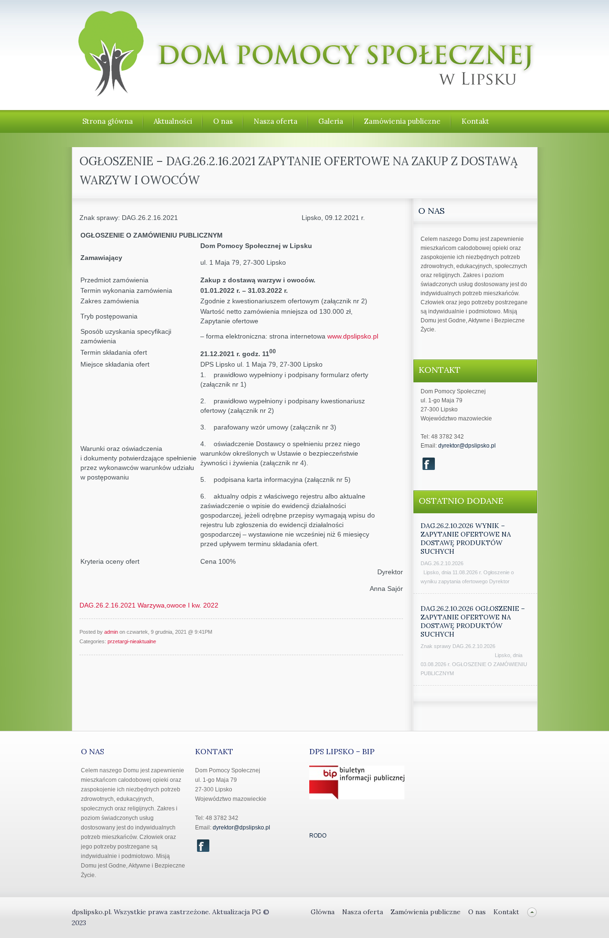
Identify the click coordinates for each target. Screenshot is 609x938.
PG (257, 912)
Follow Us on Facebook (428, 464)
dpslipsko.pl (91, 912)
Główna (322, 912)
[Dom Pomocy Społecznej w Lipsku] (305, 92)
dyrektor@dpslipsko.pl (467, 445)
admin (111, 632)
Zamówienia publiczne (402, 121)
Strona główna (107, 121)
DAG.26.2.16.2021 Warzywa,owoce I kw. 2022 (148, 605)
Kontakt (475, 121)
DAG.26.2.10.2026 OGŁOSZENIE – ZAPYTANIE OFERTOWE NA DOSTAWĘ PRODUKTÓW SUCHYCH (473, 621)
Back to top (532, 912)
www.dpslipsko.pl (352, 336)
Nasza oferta (275, 121)
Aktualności (173, 121)
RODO (317, 835)
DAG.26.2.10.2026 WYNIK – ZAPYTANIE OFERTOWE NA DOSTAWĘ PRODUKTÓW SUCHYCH (466, 538)
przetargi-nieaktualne (132, 641)
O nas (223, 121)
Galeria (330, 121)
